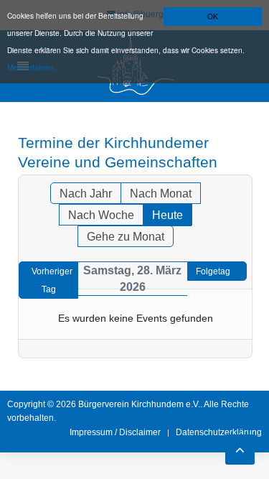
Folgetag (213, 271)
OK (212, 16)
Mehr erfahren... (33, 67)
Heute (167, 215)
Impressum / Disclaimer (115, 432)
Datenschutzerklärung (219, 432)
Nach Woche (101, 215)
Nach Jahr (86, 193)
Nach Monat (161, 193)
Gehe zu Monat (125, 237)
